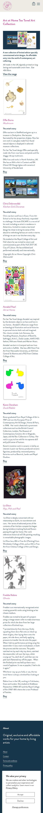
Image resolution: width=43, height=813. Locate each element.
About (5, 751)
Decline (20, 800)
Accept (20, 794)
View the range (10, 74)
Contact (6, 756)
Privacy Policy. (12, 787)
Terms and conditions (10, 760)
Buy (5, 261)
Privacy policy (8, 765)
